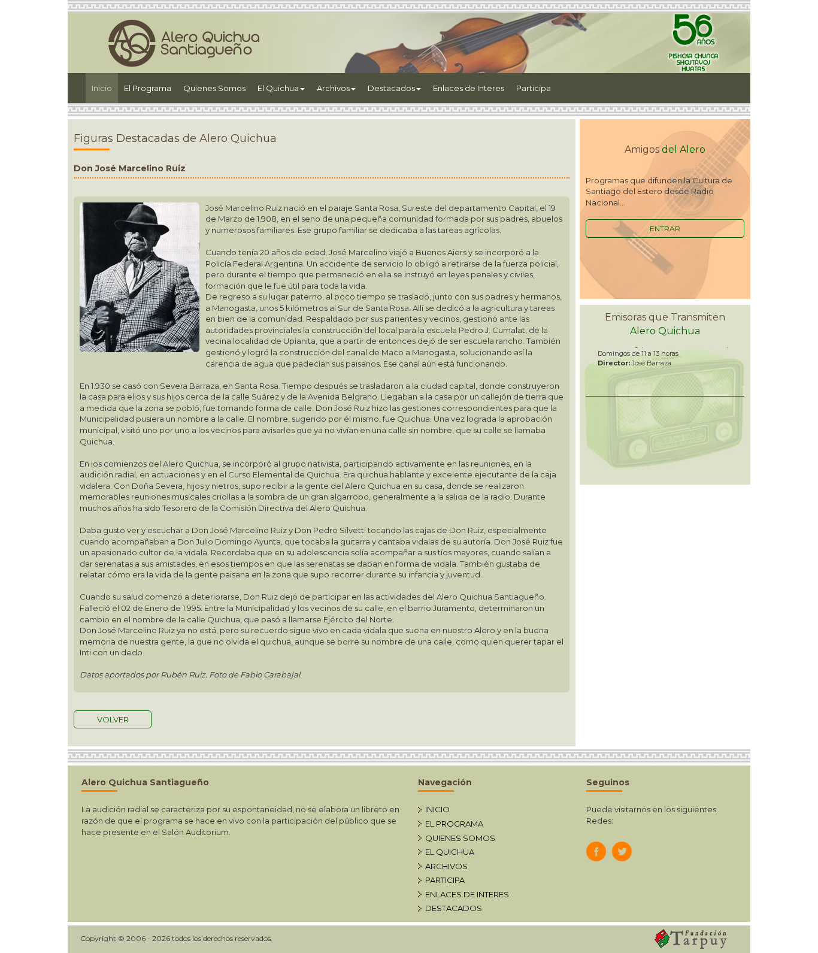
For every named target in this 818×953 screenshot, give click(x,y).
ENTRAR (665, 228)
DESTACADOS (453, 908)
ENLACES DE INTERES (467, 894)
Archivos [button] (333, 88)
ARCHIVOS (446, 866)
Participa (533, 88)
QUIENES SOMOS (460, 838)
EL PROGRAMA (454, 823)
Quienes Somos (214, 88)
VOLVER (113, 719)
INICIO (437, 809)
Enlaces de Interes (468, 88)
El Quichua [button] (278, 88)
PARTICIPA (445, 880)
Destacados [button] (391, 88)
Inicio (105, 88)
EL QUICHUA (449, 852)
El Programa (147, 88)
